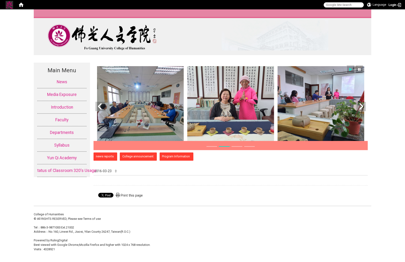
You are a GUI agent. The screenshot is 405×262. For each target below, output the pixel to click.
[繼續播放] (351, 69)
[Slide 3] (237, 146)
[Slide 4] (249, 146)
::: (366, 15)
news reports (105, 156)
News (62, 82)
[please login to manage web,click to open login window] (9, 4)
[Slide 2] (224, 146)
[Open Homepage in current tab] (21, 4)
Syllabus (62, 145)
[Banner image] (231, 104)
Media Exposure (62, 94)
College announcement (138, 156)
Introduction (62, 107)
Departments (62, 132)
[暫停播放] (359, 69)
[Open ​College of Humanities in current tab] (181, 35)
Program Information (176, 156)
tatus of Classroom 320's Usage (61, 170)
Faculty (61, 120)
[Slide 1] (211, 146)
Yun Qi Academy (62, 158)
